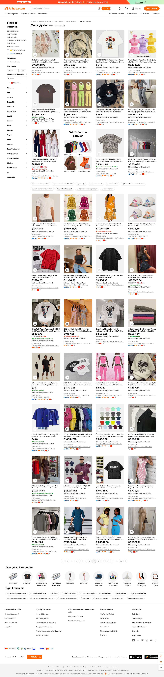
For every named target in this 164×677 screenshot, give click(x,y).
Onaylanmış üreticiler (75, 616)
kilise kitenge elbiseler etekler (43, 189)
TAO (99, 667)
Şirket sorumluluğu (11, 622)
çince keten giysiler (89, 593)
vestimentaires (108, 189)
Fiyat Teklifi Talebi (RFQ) (76, 621)
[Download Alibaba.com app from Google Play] (152, 657)
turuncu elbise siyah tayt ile (64, 184)
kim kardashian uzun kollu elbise (134, 184)
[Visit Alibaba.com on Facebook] (133, 640)
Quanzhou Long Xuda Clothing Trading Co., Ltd (110, 238)
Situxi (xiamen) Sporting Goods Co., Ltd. (109, 498)
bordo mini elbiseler (102, 598)
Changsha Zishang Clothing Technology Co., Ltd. (46, 345)
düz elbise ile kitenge (39, 593)
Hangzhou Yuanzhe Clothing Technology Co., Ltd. (78, 122)
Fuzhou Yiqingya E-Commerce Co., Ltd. (45, 176)
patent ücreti (118, 598)
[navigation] (17, 291)
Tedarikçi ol (136, 614)
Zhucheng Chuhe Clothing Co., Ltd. (76, 285)
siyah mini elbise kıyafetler (17, 598)
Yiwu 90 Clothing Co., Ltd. (40, 397)
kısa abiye (86, 598)
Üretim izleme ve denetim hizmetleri (48, 631)
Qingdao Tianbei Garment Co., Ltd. (108, 550)
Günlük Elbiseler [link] (85, 21)
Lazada (82, 667)
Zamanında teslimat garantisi (46, 622)
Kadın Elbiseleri (71, 21)
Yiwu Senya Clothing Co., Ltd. (138, 236)
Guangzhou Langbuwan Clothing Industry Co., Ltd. (46, 72)
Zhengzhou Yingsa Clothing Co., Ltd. (44, 551)
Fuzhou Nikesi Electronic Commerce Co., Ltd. (46, 288)
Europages (114, 667)
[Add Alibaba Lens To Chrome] (34, 657)
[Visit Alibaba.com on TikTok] (155, 640)
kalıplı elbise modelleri (136, 598)
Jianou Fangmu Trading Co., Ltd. (75, 498)
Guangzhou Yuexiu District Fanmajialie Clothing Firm (78, 447)
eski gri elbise (121, 593)
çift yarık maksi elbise (139, 593)
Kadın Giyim (59, 21)
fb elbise (54, 593)
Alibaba (33, 21)
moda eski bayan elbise (41, 184)
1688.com (59, 667)
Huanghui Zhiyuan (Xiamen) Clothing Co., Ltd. (78, 343)
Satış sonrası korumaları (44, 627)
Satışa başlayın (137, 618)
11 (111, 561)
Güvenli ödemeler (42, 614)
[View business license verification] (102, 674)
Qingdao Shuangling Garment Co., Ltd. (109, 395)
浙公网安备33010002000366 (118, 674)
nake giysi (82, 184)
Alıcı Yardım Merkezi (107, 614)
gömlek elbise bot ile (66, 189)
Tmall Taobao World (71, 667)
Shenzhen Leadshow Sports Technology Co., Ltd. (142, 72)
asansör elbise (113, 184)
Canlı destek (104, 618)
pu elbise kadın (106, 593)
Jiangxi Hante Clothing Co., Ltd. (42, 236)
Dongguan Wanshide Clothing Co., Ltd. (141, 122)
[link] (161, 656)
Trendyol (106, 667)
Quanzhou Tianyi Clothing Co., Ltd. (43, 448)
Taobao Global (91, 667)
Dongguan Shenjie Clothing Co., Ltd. (76, 550)
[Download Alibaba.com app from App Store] (135, 657)
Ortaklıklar (135, 631)
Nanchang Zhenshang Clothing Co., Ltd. (110, 285)
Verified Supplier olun (139, 627)
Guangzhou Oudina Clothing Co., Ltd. (141, 292)
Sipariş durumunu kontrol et (141, 622)
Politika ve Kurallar (42, 635)
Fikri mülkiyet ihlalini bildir (109, 631)
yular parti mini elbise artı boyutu (42, 598)
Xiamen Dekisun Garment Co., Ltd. (140, 447)
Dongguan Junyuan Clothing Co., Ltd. (77, 395)
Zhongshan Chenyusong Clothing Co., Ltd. (142, 343)
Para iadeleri (104, 627)
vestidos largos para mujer (17, 593)
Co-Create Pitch (10, 618)
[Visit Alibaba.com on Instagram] (146, 640)
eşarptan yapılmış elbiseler (68, 598)
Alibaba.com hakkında (12, 609)
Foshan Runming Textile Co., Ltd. (43, 121)
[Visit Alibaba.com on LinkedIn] (138, 640)
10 (107, 561)
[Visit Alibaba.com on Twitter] (142, 640)
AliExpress (50, 667)
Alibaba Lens (16, 657)
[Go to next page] (125, 561)
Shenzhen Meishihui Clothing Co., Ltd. (141, 172)
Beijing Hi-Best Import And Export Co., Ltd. (142, 498)
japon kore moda (97, 184)
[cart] (127, 9)
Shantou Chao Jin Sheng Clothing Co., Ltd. (78, 72)
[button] (99, 8)
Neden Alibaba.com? (11, 614)
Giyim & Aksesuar (45, 21)
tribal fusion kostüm (70, 593)
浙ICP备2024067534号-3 (139, 674)
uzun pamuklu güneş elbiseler (88, 189)
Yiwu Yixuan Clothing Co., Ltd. (106, 174)
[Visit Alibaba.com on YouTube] (151, 640)
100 (121, 561)
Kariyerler (7, 627)
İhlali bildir (103, 635)
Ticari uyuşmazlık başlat (108, 622)
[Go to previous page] (63, 561)
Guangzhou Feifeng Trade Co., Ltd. (43, 500)
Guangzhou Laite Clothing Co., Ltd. (108, 72)
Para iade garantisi (42, 618)
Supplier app (76, 657)
